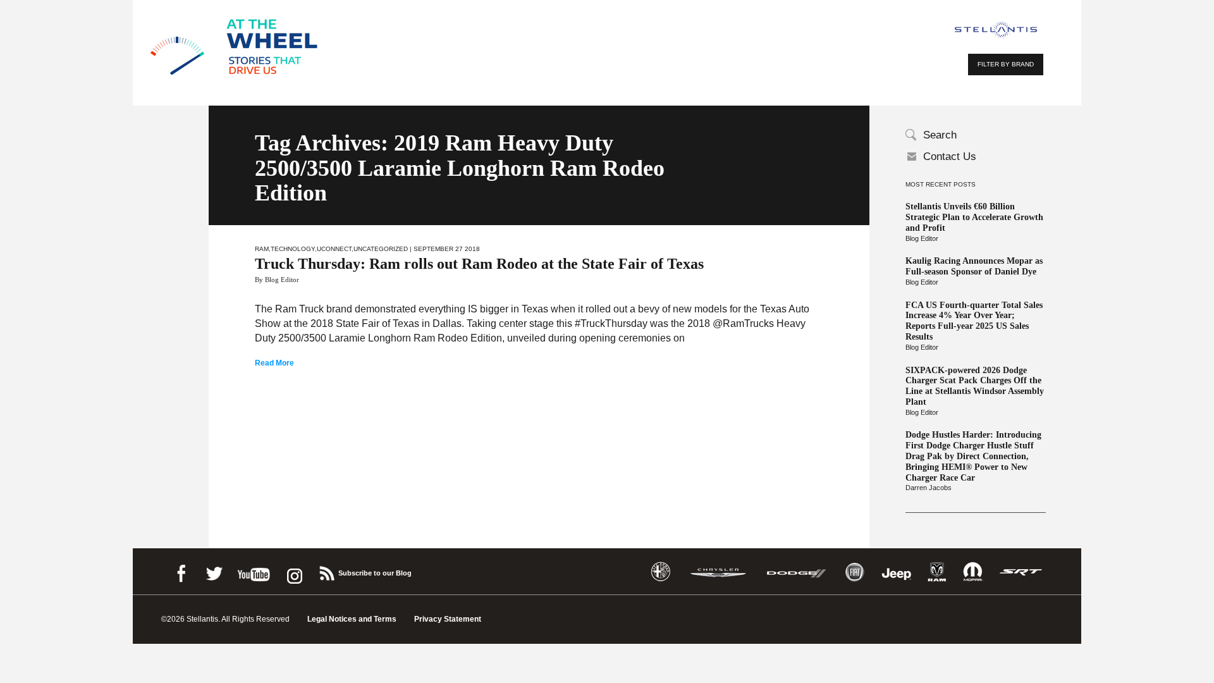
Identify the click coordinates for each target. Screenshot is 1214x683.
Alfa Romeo (660, 572)
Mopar (973, 572)
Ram (262, 248)
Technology (293, 248)
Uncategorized (380, 248)
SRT (1021, 572)
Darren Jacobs (928, 487)
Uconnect (334, 248)
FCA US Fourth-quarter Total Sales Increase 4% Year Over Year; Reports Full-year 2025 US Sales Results (974, 321)
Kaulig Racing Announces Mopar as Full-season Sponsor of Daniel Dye (974, 266)
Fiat (854, 572)
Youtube (253, 571)
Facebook (181, 571)
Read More (274, 363)
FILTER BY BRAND (1006, 64)
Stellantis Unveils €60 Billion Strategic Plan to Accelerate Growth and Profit (974, 217)
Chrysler (718, 572)
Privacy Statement (447, 619)
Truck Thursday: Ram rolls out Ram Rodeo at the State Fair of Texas (479, 263)
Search (940, 135)
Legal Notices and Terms (351, 619)
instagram (293, 571)
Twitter (214, 571)
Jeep (896, 572)
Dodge (796, 572)
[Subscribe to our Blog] (326, 571)
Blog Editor (921, 238)
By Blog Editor (277, 279)
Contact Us (949, 157)
